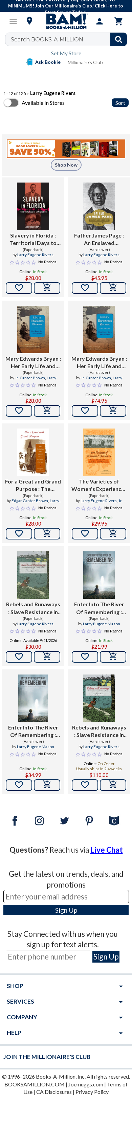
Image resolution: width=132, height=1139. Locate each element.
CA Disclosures (54, 1091)
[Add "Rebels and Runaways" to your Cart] (47, 657)
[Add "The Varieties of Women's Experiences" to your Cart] (113, 533)
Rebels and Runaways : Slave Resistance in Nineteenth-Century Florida (33, 608)
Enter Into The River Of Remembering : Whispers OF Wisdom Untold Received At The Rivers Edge (99, 608)
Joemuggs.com (85, 1084)
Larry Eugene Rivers (35, 254)
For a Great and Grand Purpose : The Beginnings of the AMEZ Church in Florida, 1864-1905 (33, 485)
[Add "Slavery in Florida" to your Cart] (47, 288)
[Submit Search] (118, 39)
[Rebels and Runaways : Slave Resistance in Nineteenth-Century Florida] (33, 575)
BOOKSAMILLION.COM (34, 1084)
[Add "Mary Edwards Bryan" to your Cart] (47, 411)
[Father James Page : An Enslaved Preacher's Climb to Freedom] (99, 206)
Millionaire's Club (85, 62)
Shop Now (66, 165)
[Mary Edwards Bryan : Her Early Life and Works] (33, 329)
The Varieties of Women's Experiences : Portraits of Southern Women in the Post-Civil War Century (99, 485)
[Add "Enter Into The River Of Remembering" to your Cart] (113, 657)
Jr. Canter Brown (30, 377)
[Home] (66, 21)
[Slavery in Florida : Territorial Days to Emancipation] (33, 206)
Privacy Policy (92, 1091)
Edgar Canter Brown (30, 500)
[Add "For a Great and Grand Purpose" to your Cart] (47, 533)
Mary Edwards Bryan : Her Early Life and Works (33, 362)
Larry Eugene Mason (101, 623)
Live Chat (106, 849)
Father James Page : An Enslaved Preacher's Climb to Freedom (99, 239)
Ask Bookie (48, 62)
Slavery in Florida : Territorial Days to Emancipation (33, 239)
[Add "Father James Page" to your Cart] (113, 288)
